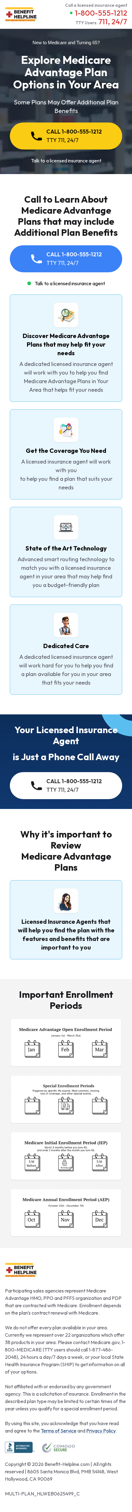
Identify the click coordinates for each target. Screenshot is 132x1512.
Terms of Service (58, 1431)
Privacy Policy (100, 1431)
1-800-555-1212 (101, 12)
